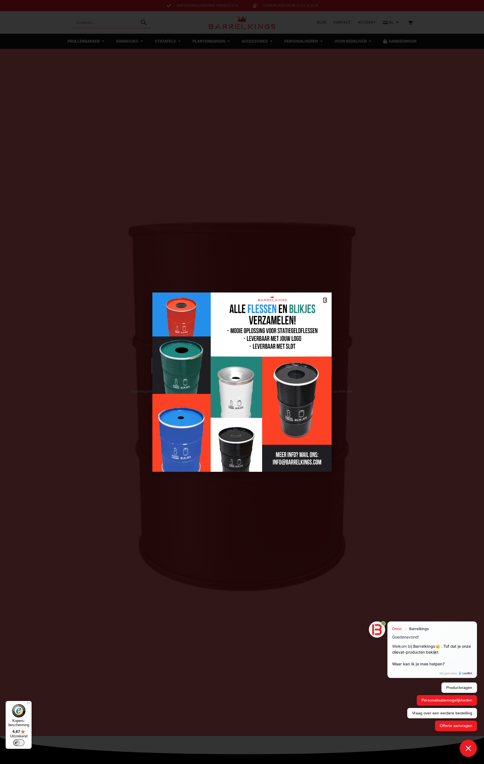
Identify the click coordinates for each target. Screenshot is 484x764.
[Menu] (28, 704)
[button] (325, 300)
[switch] (18, 742)
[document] (242, 382)
